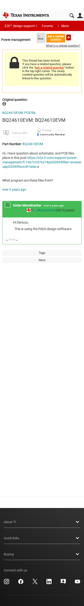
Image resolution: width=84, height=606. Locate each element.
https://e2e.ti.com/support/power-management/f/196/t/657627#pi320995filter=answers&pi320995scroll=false (41, 162)
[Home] (25, 15)
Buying (9, 554)
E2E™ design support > (21, 26)
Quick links (11, 538)
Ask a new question (68, 37)
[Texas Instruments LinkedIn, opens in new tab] (49, 583)
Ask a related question (56, 38)
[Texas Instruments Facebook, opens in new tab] (21, 583)
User (80, 16)
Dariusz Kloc (20, 133)
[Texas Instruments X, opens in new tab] (35, 583)
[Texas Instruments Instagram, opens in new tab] (6, 583)
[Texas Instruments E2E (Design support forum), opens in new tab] (63, 583)
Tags (42, 253)
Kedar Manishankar (27, 205)
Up (7, 241)
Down (17, 241)
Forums (47, 26)
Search (72, 16)
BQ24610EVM (32, 144)
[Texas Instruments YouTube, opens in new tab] (77, 583)
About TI (10, 522)
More (65, 26)
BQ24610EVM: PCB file (18, 113)
